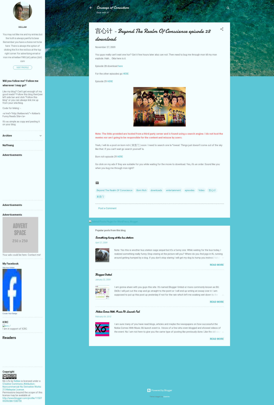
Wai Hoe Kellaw (8, 268)
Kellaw (23, 27)
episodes (189, 190)
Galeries (166, 397)
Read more (217, 264)
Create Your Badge (10, 313)
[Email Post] (97, 184)
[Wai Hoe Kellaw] (12, 310)
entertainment (173, 190)
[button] (222, 29)
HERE (126, 73)
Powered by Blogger (161, 390)
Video (202, 190)
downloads (156, 190)
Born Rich (142, 190)
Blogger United (103, 275)
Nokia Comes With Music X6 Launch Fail (117, 312)
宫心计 (212, 190)
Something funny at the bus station (114, 238)
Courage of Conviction (113, 7)
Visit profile (22, 67)
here (120, 66)
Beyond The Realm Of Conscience (114, 190)
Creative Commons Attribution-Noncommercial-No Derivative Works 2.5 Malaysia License (22, 386)
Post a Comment (107, 208)
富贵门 (100, 196)
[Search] (228, 9)
